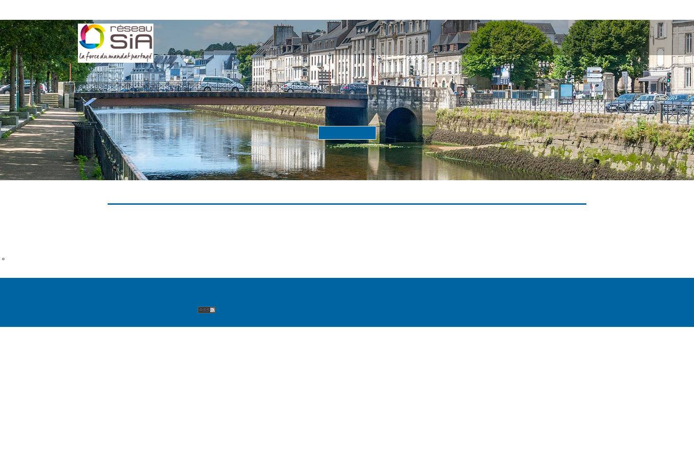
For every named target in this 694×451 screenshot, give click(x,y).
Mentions (354, 289)
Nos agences (183, 289)
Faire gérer (445, 31)
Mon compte (524, 31)
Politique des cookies (524, 289)
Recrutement (162, 301)
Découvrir (347, 132)
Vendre (332, 31)
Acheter (276, 31)
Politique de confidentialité (429, 289)
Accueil (218, 31)
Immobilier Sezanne (36, 237)
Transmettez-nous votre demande (58, 258)
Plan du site (238, 289)
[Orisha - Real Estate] (592, 293)
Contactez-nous (297, 289)
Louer (382, 31)
